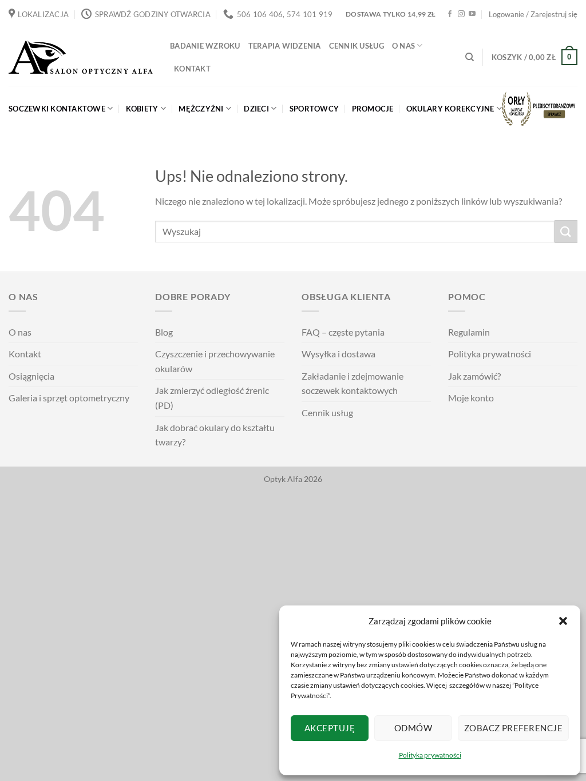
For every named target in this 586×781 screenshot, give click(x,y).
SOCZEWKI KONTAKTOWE (57, 108)
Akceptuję (329, 728)
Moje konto (471, 397)
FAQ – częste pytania (343, 331)
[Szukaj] (469, 57)
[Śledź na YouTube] (472, 14)
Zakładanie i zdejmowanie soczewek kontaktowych (352, 383)
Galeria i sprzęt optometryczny (69, 397)
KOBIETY (142, 108)
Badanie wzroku (205, 45)
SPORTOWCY (314, 108)
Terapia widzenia (284, 45)
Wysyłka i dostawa (338, 353)
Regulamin (469, 331)
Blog (164, 331)
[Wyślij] (566, 231)
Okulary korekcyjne (450, 108)
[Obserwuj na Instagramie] (461, 14)
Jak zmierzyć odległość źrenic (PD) (212, 398)
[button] (563, 621)
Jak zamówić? (474, 375)
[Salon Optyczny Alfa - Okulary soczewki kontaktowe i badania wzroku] (81, 57)
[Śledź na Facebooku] (449, 14)
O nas (403, 45)
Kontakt (192, 68)
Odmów (413, 728)
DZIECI (256, 108)
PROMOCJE (373, 108)
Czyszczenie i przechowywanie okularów (215, 361)
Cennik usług (356, 45)
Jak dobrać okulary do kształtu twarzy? (215, 435)
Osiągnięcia (31, 375)
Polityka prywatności (430, 755)
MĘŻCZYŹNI (201, 108)
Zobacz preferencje (513, 728)
